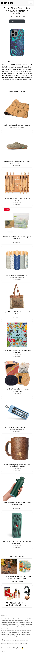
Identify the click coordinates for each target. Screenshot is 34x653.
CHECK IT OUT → (17, 21)
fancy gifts (7, 2)
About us (3, 648)
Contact (9, 648)
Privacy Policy (16, 648)
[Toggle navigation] (30, 2)
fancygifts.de (27, 648)
